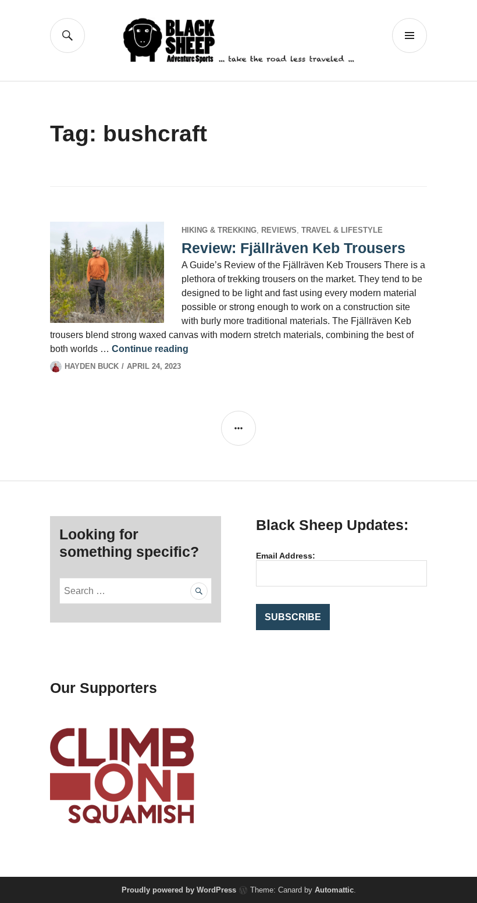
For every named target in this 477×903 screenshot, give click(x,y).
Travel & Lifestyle (342, 230)
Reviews (279, 230)
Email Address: (285, 555)
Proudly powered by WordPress (179, 890)
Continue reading (150, 349)
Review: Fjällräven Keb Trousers (293, 248)
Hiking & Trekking (219, 230)
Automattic (334, 890)
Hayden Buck (92, 366)
